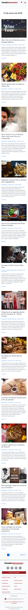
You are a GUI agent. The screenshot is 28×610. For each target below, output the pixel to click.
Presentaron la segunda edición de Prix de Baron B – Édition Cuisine (13, 314)
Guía (15, 577)
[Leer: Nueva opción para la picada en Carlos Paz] (14, 72)
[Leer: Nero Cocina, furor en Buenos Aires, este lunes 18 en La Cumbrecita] (14, 119)
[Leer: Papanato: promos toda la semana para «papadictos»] (14, 169)
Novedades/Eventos (6, 592)
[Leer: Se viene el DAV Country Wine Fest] (14, 254)
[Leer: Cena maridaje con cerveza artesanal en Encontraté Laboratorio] (14, 516)
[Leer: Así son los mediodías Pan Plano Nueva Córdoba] (14, 212)
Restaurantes (4, 88)
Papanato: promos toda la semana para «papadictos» (13, 181)
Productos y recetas (18, 580)
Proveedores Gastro (18, 583)
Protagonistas (5, 583)
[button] (25, 2)
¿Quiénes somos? (17, 589)
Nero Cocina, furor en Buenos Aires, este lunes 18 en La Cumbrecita (12, 136)
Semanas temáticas (6, 586)
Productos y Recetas (6, 44)
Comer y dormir (5, 580)
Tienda (15, 586)
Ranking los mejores (6, 577)
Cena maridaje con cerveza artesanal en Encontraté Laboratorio (11, 529)
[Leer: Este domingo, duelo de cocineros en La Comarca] (14, 475)
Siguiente (23, 554)
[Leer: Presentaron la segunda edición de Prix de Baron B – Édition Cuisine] (14, 300)
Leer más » (3, 58)
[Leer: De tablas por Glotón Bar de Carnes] (14, 345)
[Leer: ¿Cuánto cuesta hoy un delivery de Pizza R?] (14, 433)
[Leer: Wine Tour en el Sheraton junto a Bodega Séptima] (14, 28)
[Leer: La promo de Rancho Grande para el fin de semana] (14, 386)
